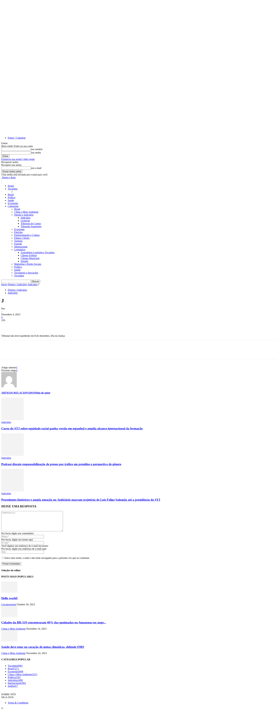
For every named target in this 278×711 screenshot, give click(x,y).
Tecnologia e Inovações (26, 272)
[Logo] (1, 180)
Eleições (18, 232)
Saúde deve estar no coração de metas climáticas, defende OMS (42, 647)
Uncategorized (8, 604)
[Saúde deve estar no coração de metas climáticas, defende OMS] (9, 640)
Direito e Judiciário (23, 214)
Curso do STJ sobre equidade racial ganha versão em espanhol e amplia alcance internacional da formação (72, 428)
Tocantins (13, 188)
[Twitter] (18, 325)
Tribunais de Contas (31, 223)
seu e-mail (36, 168)
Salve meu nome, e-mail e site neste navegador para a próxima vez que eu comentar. (47, 558)
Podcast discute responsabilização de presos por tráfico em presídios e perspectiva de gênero (61, 464)
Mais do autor (42, 392)
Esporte (18, 243)
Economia (13, 203)
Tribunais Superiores (31, 226)
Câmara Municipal (30, 258)
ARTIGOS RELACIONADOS (18, 392)
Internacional (20, 246)
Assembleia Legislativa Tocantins (38, 252)
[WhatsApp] (41, 325)
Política (11, 197)
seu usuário (36, 149)
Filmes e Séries (21, 238)
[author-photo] (9, 386)
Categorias (13, 206)
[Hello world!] (9, 592)
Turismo (18, 241)
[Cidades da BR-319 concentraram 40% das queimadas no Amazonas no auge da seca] (9, 616)
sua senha (36, 152)
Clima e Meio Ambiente (26, 212)
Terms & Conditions (18, 702)
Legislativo (19, 249)
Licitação (25, 220)
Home (11, 186)
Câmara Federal (29, 255)
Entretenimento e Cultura (27, 235)
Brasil (11, 194)
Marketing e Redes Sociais (27, 264)
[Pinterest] (29, 325)
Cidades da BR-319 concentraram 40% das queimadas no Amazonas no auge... (53, 622)
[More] (53, 325)
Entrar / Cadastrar (17, 137)
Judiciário (25, 217)
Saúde (11, 200)
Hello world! (9, 598)
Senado (24, 261)
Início (4, 284)
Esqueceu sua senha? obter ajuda (18, 159)
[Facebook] (6, 325)
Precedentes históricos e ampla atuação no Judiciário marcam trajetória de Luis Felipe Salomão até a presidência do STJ (80, 499)
